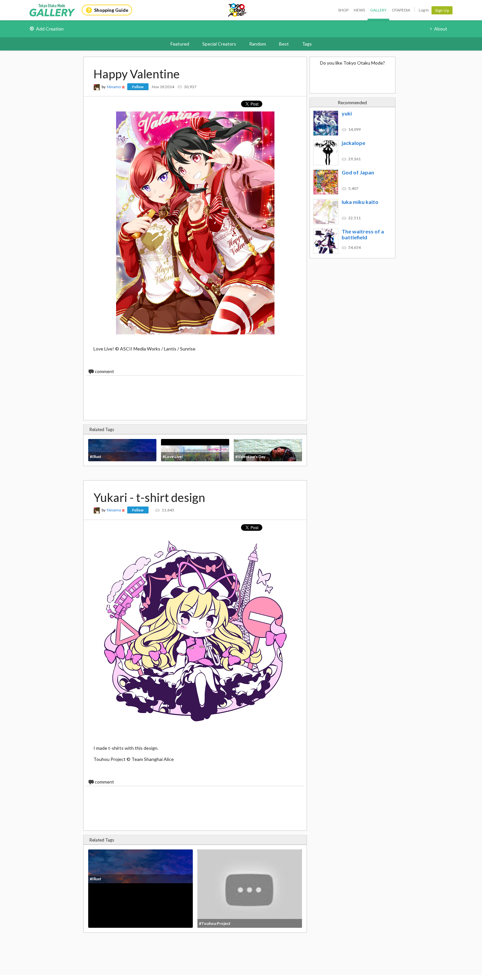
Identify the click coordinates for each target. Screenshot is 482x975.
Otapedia (401, 10)
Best (284, 44)
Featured (180, 44)
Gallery (378, 10)
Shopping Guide (111, 10)
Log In (424, 10)
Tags (307, 44)
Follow (138, 87)
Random (257, 44)
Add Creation (50, 28)
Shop (343, 10)
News (359, 10)
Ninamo (114, 86)
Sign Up (442, 10)
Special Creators (219, 44)
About (440, 28)
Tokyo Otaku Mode (237, 10)
